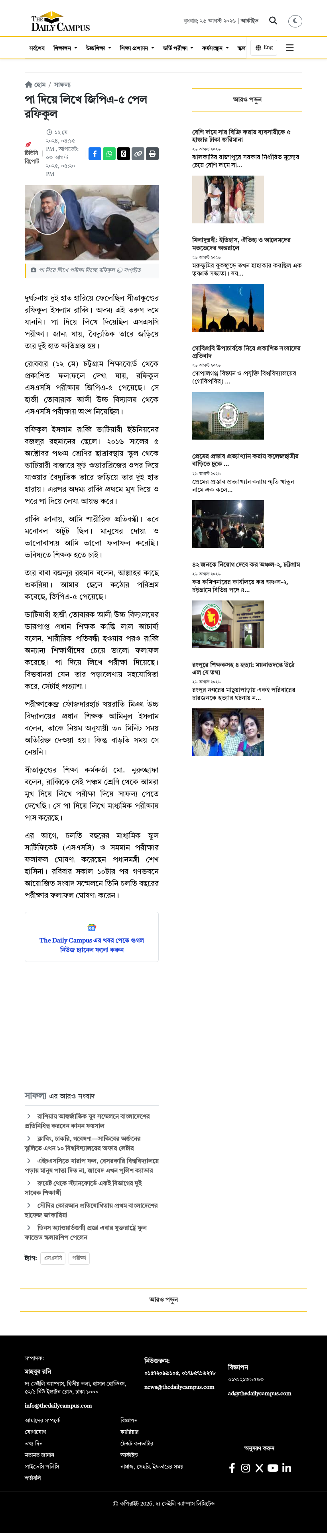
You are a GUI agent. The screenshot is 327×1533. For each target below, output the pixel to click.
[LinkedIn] (286, 1469)
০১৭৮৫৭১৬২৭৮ (198, 1373)
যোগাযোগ (35, 1432)
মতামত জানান (39, 1455)
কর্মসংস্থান (213, 48)
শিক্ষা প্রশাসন (135, 48)
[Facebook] (95, 153)
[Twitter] (123, 153)
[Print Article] (152, 153)
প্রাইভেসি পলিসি (42, 1467)
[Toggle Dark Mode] (295, 21)
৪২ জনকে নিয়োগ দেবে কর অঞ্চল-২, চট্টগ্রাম (246, 565)
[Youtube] (273, 1469)
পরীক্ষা (79, 1258)
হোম (39, 85)
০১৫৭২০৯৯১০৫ (161, 1373)
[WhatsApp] (109, 153)
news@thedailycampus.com (179, 1387)
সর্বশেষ (37, 48)
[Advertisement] (92, 1025)
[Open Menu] (290, 47)
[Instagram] (245, 1469)
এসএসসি (53, 1258)
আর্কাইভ (249, 21)
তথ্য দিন (34, 1444)
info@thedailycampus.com (58, 1406)
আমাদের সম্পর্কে (42, 1421)
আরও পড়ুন (247, 100)
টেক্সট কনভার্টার (136, 1444)
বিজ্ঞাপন (129, 1421)
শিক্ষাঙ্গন (63, 48)
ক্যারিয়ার (129, 1432)
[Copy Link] (138, 153)
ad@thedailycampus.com (260, 1393)
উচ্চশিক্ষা (96, 48)
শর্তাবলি (33, 1478)
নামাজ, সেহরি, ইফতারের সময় (151, 1467)
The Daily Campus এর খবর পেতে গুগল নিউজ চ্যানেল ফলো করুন (91, 946)
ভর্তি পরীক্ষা (176, 48)
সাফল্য (62, 85)
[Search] (273, 21)
